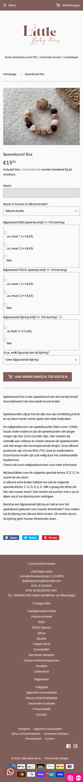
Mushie (41, 638)
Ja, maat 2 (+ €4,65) (20, 248)
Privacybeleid (41, 709)
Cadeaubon (41, 671)
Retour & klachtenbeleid (41, 698)
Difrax (42, 633)
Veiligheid (41, 687)
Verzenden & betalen (41, 703)
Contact (41, 714)
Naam (7, 185)
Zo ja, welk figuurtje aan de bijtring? (26, 352)
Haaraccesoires (41, 616)
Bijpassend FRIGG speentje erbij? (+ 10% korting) (35, 270)
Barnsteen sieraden (41, 655)
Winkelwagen (71, 5)
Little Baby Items (31, 758)
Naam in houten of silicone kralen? (25, 204)
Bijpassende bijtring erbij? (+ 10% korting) (30, 317)
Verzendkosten (31, 169)
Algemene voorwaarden (41, 692)
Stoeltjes (41, 666)
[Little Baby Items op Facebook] (68, 746)
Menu (12, 5)
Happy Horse (41, 644)
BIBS (41, 622)
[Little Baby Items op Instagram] (75, 746)
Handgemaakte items (41, 611)
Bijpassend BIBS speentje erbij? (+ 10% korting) (34, 222)
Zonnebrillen (41, 649)
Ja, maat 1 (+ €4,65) (20, 236)
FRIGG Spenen (41, 627)
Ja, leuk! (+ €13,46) (19, 331)
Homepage (9, 74)
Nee (9, 260)
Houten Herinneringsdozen (41, 660)
